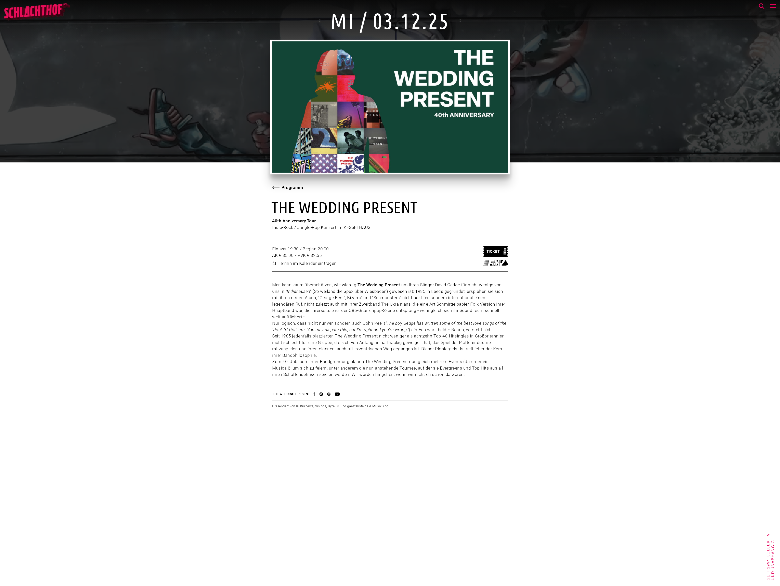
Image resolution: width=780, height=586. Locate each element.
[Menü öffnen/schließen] (773, 7)
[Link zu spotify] (331, 394)
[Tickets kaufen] (495, 251)
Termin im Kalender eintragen (307, 263)
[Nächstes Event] (460, 20)
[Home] (36, 14)
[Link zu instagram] (323, 394)
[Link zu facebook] (316, 394)
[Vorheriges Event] (319, 20)
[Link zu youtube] (339, 394)
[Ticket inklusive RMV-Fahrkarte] (495, 263)
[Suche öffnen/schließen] (761, 6)
